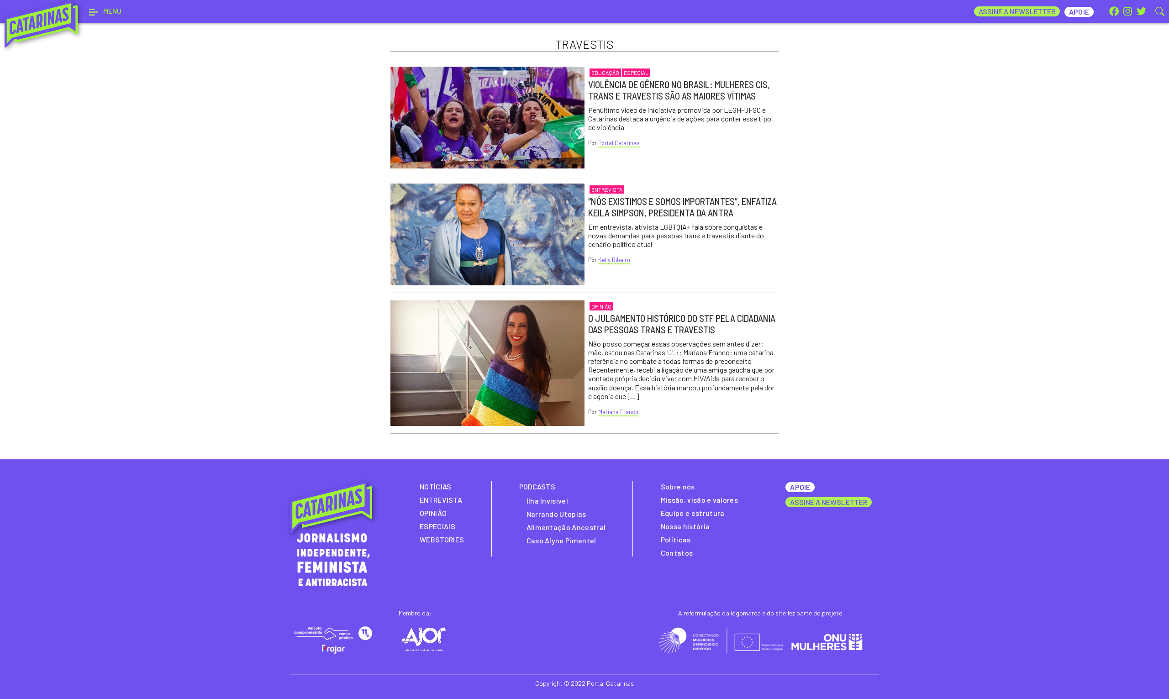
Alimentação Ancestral (566, 527)
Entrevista (606, 189)
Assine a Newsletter (1017, 11)
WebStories (442, 539)
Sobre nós (678, 486)
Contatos (677, 552)
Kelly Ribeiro (614, 259)
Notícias (436, 486)
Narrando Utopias (556, 514)
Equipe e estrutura (693, 513)
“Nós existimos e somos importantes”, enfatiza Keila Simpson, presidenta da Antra (682, 206)
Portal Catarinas (619, 143)
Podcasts (537, 486)
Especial (636, 72)
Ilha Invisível (547, 500)
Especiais (437, 526)
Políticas (676, 539)
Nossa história (685, 526)
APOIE (800, 487)
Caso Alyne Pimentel (561, 540)
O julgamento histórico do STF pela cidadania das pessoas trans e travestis (681, 323)
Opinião (601, 306)
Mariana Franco (618, 411)
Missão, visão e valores (699, 499)
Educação (605, 72)
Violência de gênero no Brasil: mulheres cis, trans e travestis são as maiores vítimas (679, 90)
